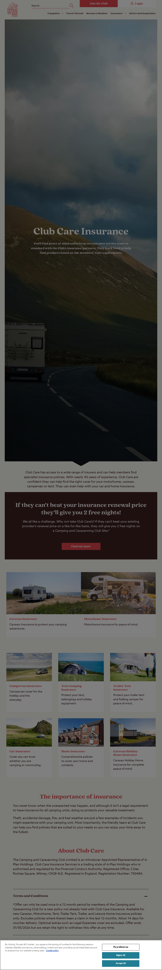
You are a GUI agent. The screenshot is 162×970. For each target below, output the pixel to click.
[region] (81, 955)
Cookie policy (52, 951)
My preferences (120, 947)
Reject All (120, 955)
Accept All (121, 963)
